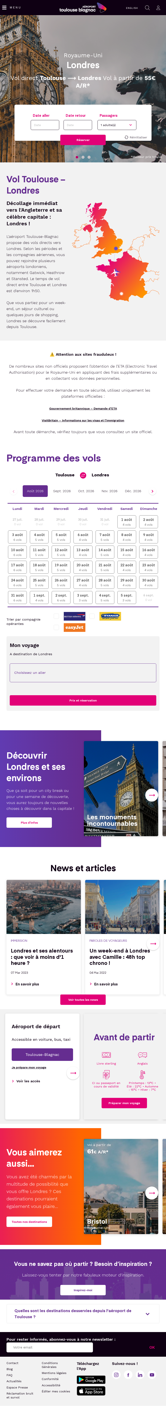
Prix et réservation (83, 700)
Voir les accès (28, 1081)
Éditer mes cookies (56, 1391)
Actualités (13, 1381)
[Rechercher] (147, 7)
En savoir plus (27, 984)
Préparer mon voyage (124, 1103)
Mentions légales (54, 1373)
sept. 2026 (62, 491)
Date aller (41, 115)
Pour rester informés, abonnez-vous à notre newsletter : (60, 1339)
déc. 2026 (133, 491)
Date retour (76, 115)
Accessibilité (51, 1385)
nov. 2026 (109, 491)
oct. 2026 (86, 491)
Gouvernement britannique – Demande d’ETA (83, 408)
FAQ (9, 1375)
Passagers (109, 115)
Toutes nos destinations (29, 1221)
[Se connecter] (158, 7)
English (132, 8)
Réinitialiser (138, 137)
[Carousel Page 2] (83, 157)
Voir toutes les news (83, 999)
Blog (9, 1369)
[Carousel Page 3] (89, 157)
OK (152, 1347)
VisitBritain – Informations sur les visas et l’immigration (83, 420)
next (151, 795)
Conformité (50, 1379)
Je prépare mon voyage (29, 1067)
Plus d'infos (29, 822)
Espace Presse (17, 1387)
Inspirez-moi (83, 1290)
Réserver (83, 140)
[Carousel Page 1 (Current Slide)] (76, 157)
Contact (12, 1363)
